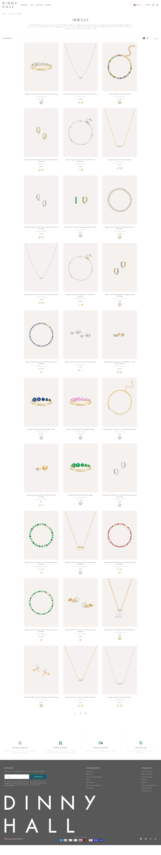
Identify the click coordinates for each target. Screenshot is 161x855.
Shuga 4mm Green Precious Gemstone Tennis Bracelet (41, 563)
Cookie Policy (146, 791)
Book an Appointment (93, 785)
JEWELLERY (24, 5)
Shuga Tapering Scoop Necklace (120, 160)
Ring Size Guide (147, 774)
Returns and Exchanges (94, 777)
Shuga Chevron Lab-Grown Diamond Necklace (80, 94)
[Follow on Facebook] (141, 839)
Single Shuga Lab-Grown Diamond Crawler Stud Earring (120, 362)
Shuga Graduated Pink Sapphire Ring (80, 429)
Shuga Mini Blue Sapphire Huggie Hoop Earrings (119, 295)
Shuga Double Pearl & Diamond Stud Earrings (41, 697)
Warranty (144, 779)
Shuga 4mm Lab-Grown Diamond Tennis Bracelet (119, 228)
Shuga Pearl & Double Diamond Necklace (119, 630)
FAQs (87, 779)
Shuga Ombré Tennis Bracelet (120, 94)
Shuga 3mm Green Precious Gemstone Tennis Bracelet (41, 630)
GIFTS (32, 5)
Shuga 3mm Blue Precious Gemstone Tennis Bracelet (41, 362)
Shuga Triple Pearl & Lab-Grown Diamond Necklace (80, 563)
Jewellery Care (146, 777)
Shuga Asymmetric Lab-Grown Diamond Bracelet (80, 160)
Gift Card (89, 788)
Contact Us (90, 771)
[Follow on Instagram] (146, 839)
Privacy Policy (10, 785)
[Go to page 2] (86, 713)
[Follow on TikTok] (155, 839)
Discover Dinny (146, 771)
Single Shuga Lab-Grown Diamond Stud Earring (41, 496)
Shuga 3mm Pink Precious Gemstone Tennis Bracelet (119, 563)
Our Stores (90, 782)
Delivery (89, 774)
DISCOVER (39, 5)
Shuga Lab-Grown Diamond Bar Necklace (80, 697)
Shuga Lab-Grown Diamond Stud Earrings (80, 362)
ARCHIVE (48, 5)
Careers (144, 782)
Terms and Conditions (148, 785)
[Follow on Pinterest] (151, 839)
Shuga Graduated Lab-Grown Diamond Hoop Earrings (41, 160)
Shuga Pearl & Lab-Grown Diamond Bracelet (119, 429)
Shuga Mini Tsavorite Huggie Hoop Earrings (80, 227)
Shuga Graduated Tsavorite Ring (80, 495)
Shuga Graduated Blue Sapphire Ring (41, 429)
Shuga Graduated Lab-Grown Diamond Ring (41, 94)
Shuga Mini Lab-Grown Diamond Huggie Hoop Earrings (120, 496)
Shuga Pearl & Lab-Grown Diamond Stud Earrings (80, 630)
